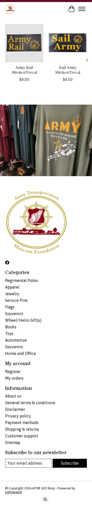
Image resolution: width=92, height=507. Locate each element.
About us (13, 396)
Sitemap (12, 442)
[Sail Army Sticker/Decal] (68, 43)
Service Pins (16, 300)
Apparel (12, 287)
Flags (10, 307)
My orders (14, 378)
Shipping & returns (22, 429)
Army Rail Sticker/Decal (24, 70)
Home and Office (20, 353)
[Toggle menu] (82, 9)
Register (13, 371)
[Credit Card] (45, 499)
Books (10, 327)
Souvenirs (14, 313)
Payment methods (22, 422)
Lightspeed (13, 492)
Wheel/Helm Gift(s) (23, 320)
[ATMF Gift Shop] (10, 9)
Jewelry (12, 293)
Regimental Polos (21, 280)
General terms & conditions (30, 402)
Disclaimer (15, 409)
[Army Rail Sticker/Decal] (24, 43)
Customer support (21, 436)
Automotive (16, 340)
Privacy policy (18, 416)
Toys (9, 333)
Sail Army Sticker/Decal (67, 70)
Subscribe (70, 463)
